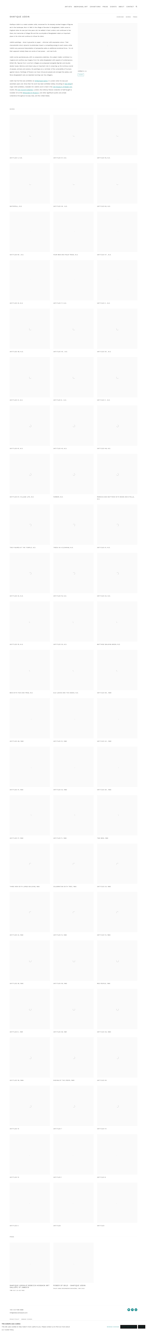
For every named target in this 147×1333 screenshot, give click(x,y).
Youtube (136, 1309)
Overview (120, 17)
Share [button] (81, 74)
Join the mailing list (128, 1309)
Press (105, 7)
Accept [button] (141, 1327)
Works (128, 17)
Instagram (132, 1309)
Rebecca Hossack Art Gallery (15, 6)
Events (113, 7)
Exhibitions (95, 7)
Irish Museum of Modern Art (62, 87)
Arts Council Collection (25, 90)
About (121, 7)
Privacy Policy (14, 1319)
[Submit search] (136, 6)
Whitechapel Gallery (41, 81)
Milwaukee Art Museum (31, 93)
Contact (130, 7)
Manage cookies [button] (26, 1319)
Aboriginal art (81, 7)
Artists (68, 7)
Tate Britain (68, 84)
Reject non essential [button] (129, 1327)
